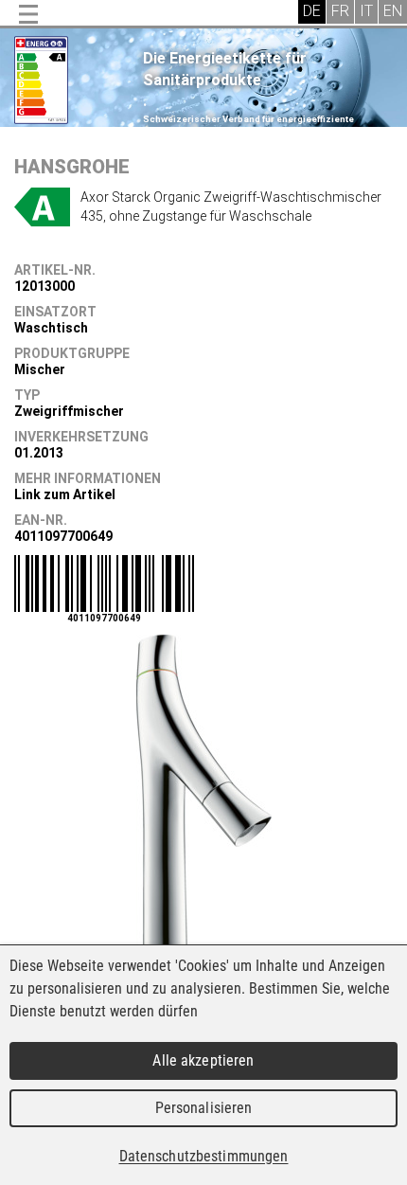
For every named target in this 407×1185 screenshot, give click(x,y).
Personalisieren (204, 1108)
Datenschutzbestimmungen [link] (204, 1156)
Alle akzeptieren (203, 1060)
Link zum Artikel (64, 494)
